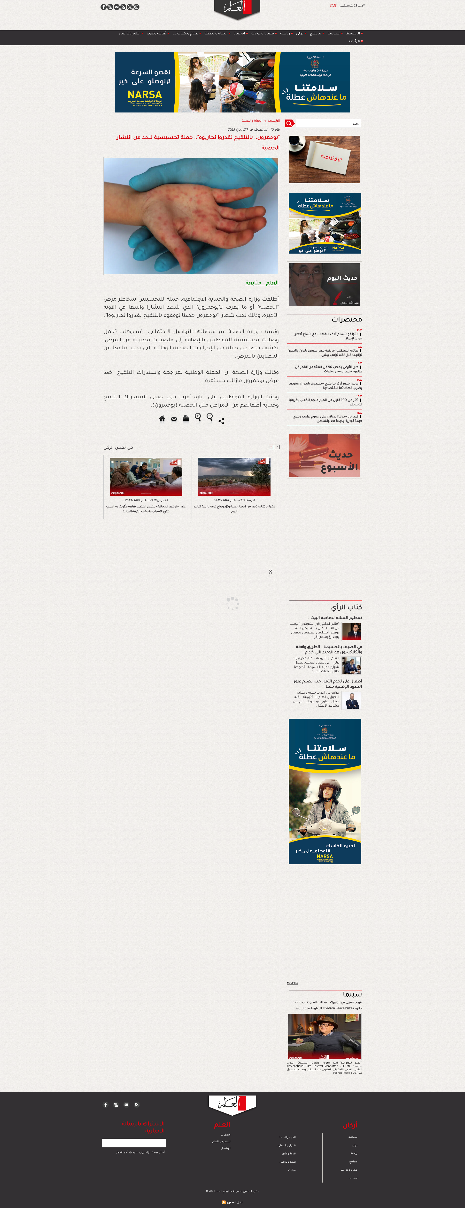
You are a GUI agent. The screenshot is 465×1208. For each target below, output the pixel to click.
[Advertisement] (226, 603)
